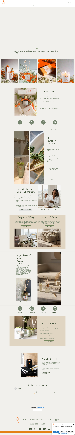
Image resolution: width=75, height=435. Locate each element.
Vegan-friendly (22, 165)
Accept (55, 431)
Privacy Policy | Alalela (64, 433)
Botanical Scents (37, 165)
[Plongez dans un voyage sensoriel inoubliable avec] (37, 398)
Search (65, 2)
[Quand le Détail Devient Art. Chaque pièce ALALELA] (22, 398)
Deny (62, 431)
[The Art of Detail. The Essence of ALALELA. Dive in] (53, 398)
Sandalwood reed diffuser (23, 301)
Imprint (68, 433)
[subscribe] (60, 373)
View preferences (69, 431)
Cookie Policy (59, 433)
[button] (73, 424)
